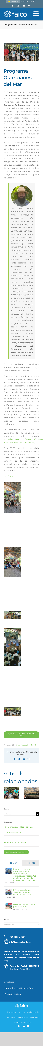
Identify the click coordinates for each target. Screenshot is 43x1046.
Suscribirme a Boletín (16, 852)
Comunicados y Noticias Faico (27, 745)
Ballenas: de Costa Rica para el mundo (24, 905)
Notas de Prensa (13, 832)
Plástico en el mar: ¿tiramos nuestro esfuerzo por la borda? (23, 892)
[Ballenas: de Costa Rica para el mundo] (8, 905)
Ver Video (8, 476)
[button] (5, 793)
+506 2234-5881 (17, 937)
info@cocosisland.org (20, 942)
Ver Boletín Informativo (15, 842)
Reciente (30, 863)
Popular (12, 863)
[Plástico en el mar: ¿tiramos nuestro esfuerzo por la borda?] (8, 890)
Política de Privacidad (19, 1017)
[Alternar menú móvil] (36, 13)
